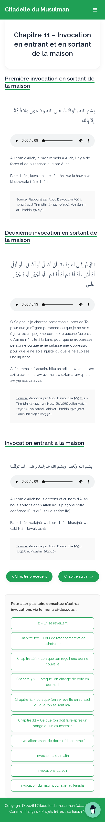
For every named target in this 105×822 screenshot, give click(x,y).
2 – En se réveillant (52, 623)
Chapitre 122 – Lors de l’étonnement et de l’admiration (52, 641)
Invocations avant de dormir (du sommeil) (52, 741)
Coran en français (23, 811)
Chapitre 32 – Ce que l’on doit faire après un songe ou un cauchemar (52, 723)
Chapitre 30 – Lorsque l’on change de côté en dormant (52, 682)
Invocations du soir (52, 770)
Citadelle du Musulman (37, 9)
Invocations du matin (52, 756)
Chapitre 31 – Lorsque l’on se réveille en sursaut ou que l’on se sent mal (52, 702)
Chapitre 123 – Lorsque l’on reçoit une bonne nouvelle (52, 661)
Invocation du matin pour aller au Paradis (52, 785)
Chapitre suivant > (78, 576)
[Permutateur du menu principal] (95, 10)
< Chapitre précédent (29, 576)
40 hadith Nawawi (81, 811)
